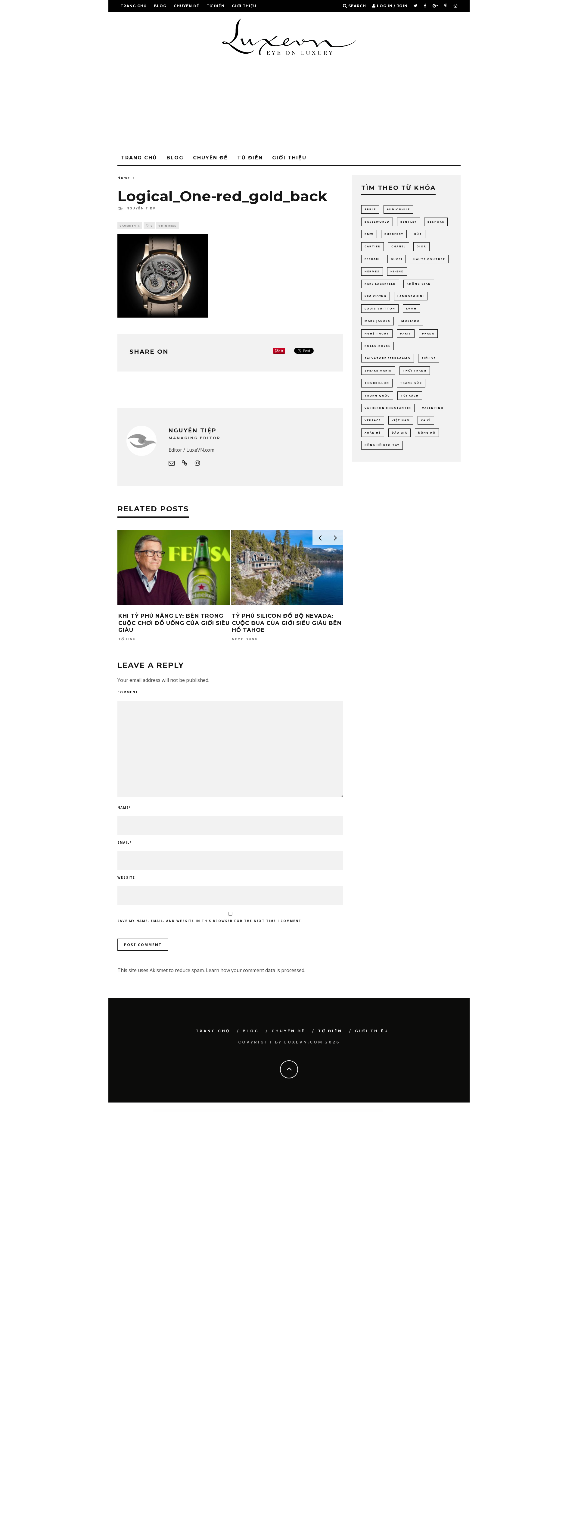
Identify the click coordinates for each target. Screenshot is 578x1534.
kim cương (376, 296)
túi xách (410, 395)
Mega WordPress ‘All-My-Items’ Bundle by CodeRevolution (230, 1110)
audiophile (398, 209)
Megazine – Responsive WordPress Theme (315, 1110)
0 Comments (130, 225)
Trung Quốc (377, 395)
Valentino (433, 408)
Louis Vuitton (380, 308)
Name (124, 807)
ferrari (372, 259)
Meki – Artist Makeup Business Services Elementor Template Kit (333, 1110)
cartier (373, 246)
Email (124, 842)
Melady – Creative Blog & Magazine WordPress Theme (352, 1110)
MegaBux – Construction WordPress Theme (247, 1110)
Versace (373, 420)
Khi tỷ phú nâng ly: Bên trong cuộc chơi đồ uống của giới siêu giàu (174, 623)
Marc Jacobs (377, 321)
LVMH (411, 308)
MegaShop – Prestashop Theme (278, 1110)
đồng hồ (427, 432)
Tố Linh (127, 640)
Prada (428, 333)
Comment (127, 692)
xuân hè (373, 432)
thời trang (415, 370)
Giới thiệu (244, 6)
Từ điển (216, 6)
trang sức (411, 383)
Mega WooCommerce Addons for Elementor (214, 1110)
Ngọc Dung (245, 640)
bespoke (435, 222)
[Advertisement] (289, 106)
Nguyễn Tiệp (141, 208)
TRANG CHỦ (133, 6)
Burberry (393, 234)
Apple (370, 209)
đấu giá (399, 432)
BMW (369, 234)
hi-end (397, 271)
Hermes (372, 271)
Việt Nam (401, 420)
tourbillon (377, 383)
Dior (421, 246)
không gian (419, 284)
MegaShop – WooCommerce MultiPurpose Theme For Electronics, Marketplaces (296, 1110)
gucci (396, 259)
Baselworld (377, 222)
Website (126, 877)
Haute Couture (429, 259)
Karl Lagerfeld (380, 284)
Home (123, 177)
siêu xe (428, 358)
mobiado (410, 321)
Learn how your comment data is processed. (255, 970)
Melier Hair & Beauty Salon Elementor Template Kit (370, 1110)
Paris (405, 333)
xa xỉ (426, 420)
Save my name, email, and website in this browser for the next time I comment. (210, 921)
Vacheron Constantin (388, 408)
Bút (418, 234)
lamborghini (410, 296)
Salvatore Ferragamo (388, 358)
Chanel (398, 246)
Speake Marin (378, 370)
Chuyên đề (186, 6)
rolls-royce (377, 346)
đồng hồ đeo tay (382, 445)
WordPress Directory (203, 1110)
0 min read (167, 225)
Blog (160, 6)
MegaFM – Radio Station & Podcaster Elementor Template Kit (263, 1110)
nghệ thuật (377, 333)
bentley (408, 222)
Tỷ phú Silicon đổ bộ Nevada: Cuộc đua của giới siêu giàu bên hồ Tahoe (287, 623)
